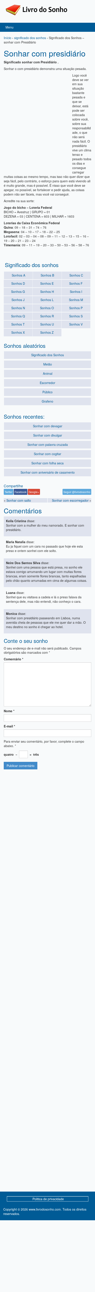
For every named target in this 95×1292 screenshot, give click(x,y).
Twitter (8, 492)
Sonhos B (47, 275)
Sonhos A (18, 275)
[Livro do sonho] (36, 9)
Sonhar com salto (18, 500)
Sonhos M (76, 300)
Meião (47, 364)
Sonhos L (47, 300)
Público (47, 392)
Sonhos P (76, 308)
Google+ (34, 492)
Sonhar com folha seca (47, 463)
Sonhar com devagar (47, 426)
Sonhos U (47, 324)
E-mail (9, 726)
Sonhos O (47, 308)
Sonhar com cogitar (47, 454)
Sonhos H (47, 291)
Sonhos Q (18, 316)
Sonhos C (76, 275)
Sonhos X (18, 332)
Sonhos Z (47, 332)
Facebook (21, 492)
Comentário (13, 659)
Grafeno (47, 401)
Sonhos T (18, 324)
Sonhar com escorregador (70, 500)
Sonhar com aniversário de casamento (48, 472)
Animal (47, 373)
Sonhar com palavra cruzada (47, 444)
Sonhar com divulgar (47, 435)
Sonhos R (47, 316)
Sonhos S (76, 316)
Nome (9, 711)
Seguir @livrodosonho (76, 492)
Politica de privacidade (48, 1199)
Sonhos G (18, 291)
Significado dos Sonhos (47, 355)
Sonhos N (18, 308)
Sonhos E (47, 283)
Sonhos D (18, 283)
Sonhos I (76, 291)
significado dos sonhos (30, 38)
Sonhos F (76, 283)
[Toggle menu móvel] (87, 27)
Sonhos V (76, 324)
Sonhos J (18, 300)
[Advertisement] (47, 120)
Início (7, 38)
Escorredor (47, 382)
